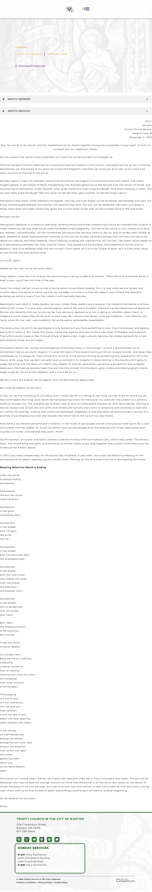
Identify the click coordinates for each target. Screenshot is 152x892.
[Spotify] (49, 839)
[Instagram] (26, 839)
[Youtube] (34, 839)
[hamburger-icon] (86, 9)
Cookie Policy (61, 882)
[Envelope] (56, 839)
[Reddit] (41, 839)
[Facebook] (19, 839)
